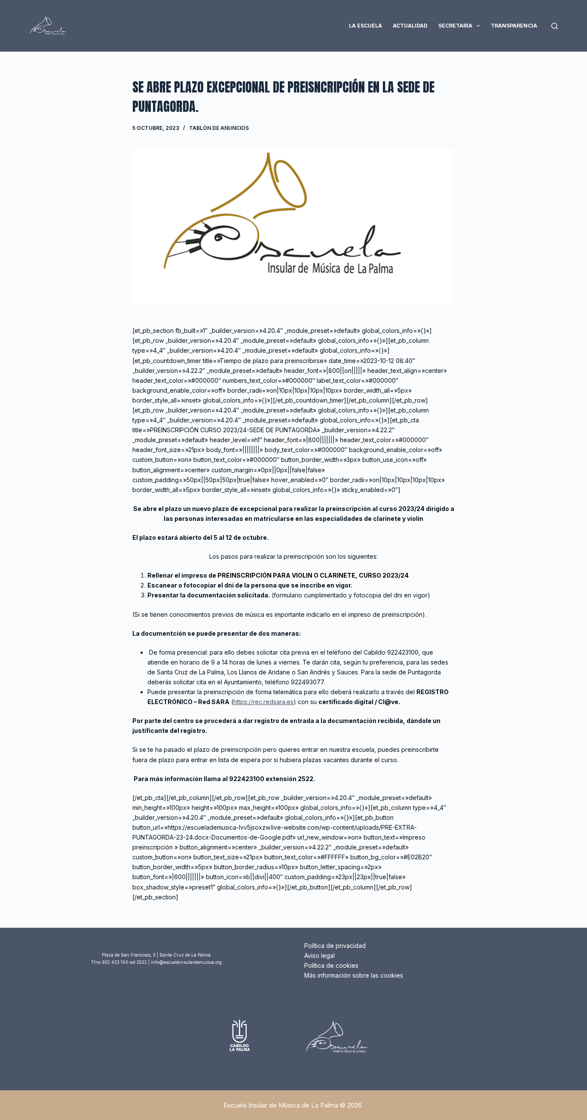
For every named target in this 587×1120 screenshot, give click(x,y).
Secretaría (455, 25)
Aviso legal (319, 955)
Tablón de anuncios (219, 128)
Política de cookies (331, 965)
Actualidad (410, 25)
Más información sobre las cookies (353, 975)
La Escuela (365, 25)
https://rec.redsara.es (263, 701)
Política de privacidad (335, 945)
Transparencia (514, 25)
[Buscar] (554, 26)
